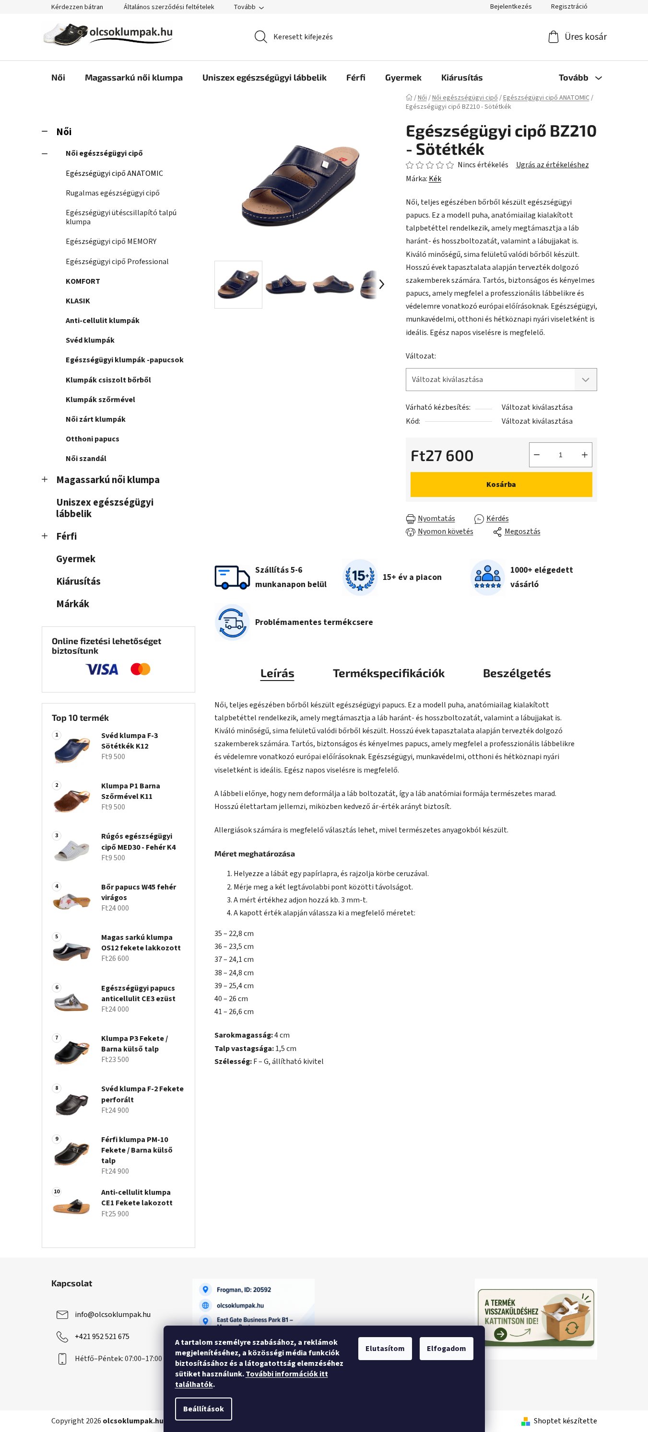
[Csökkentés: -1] (537, 455)
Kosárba (501, 484)
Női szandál (86, 458)
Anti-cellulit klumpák (103, 320)
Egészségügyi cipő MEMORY (111, 241)
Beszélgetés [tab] (517, 673)
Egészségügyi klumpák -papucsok (125, 360)
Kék (435, 178)
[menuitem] (58, 77)
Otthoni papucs (92, 439)
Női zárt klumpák (96, 419)
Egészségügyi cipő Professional (117, 261)
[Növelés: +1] (584, 455)
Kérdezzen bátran (77, 7)
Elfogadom (446, 1348)
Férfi (66, 536)
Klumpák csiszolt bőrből (108, 380)
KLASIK (78, 301)
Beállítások (203, 1409)
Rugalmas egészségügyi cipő (113, 193)
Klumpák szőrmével (100, 399)
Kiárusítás (78, 582)
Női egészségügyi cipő (104, 153)
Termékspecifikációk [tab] (389, 673)
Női (63, 132)
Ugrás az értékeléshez (552, 165)
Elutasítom (385, 1348)
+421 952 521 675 (102, 1336)
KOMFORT (83, 281)
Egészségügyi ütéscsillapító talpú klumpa (121, 217)
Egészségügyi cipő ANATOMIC (114, 173)
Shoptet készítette (565, 1421)
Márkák (72, 604)
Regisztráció (569, 7)
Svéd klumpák (90, 340)
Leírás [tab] (277, 673)
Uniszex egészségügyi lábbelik (104, 508)
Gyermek (75, 559)
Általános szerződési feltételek (169, 7)
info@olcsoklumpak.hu (113, 1314)
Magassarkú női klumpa (108, 480)
